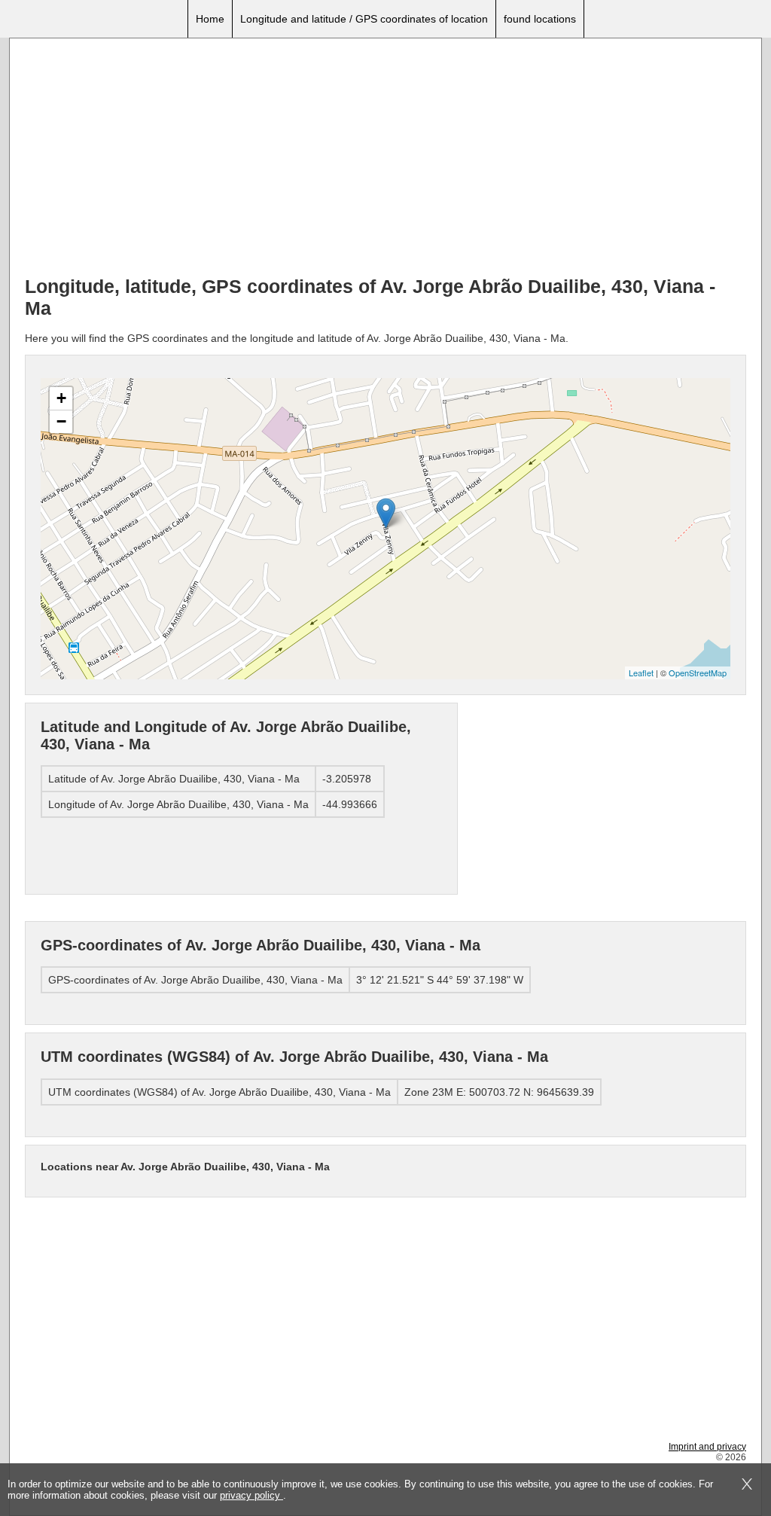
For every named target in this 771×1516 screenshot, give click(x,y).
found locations (540, 19)
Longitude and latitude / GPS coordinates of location (364, 19)
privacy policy (251, 1495)
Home (210, 19)
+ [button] (61, 398)
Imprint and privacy (707, 1446)
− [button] (61, 421)
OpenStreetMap (698, 672)
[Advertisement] (385, 158)
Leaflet (641, 672)
